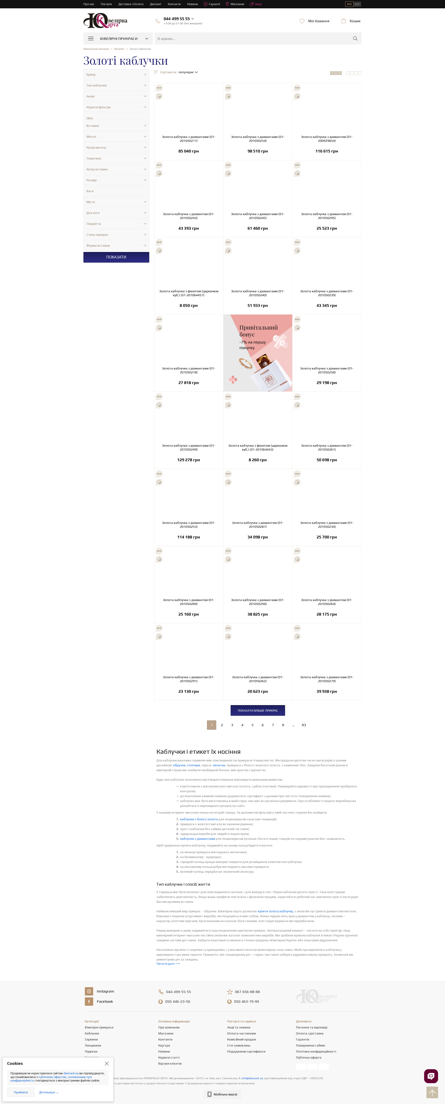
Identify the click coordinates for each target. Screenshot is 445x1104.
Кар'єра (164, 1045)
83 (304, 725)
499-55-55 (178, 992)
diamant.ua (71, 1073)
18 (327, 374)
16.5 (258, 142)
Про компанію (169, 1027)
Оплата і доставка (310, 1033)
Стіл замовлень (238, 1045)
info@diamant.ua (252, 1078)
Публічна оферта (308, 1057)
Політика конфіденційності (316, 1051)
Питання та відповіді (311, 1027)
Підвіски (91, 1051)
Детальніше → (49, 1092)
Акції (258, 4)
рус (357, 4)
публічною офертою (52, 1077)
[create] (216, 87)
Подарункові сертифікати (246, 1051)
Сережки (91, 1039)
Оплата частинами (241, 1033)
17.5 (189, 142)
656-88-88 (247, 992)
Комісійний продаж (241, 1039)
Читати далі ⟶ (168, 963)
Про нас (88, 4)
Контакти (174, 4)
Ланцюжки (93, 1045)
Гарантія (302, 1039)
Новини (192, 4)
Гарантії (214, 4)
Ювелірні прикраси (99, 1027)
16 (258, 219)
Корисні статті (169, 1057)
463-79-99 (246, 1001)
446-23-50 (177, 1001)
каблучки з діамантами (197, 838)
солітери (193, 765)
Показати (116, 257)
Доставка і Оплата (130, 4)
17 (327, 142)
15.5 (327, 297)
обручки (179, 765)
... (293, 725)
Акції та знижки (238, 1027)
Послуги (106, 4)
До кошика (188, 153)
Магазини (237, 4)
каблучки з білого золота (199, 819)
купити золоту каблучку (275, 911)
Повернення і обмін (310, 1045)
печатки (219, 765)
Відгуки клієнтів (170, 1063)
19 (258, 451)
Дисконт (155, 4)
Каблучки (92, 1033)
